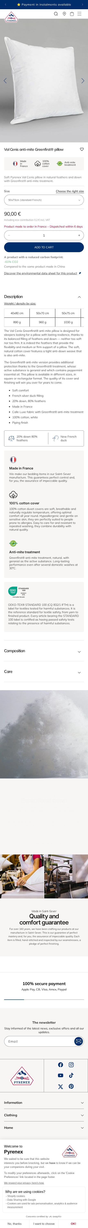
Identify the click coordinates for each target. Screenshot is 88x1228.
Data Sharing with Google (21, 1199)
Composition (14, 651)
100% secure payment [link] (44, 983)
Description (13, 296)
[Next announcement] (82, 4)
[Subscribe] (78, 1041)
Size (44, 191)
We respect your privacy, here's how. (24, 1183)
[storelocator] (64, 14)
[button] (79, 13)
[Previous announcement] (5, 4)
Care (8, 671)
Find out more (44, 843)
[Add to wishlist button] (82, 149)
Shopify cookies (16, 1196)
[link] (22, 876)
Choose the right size (70, 191)
